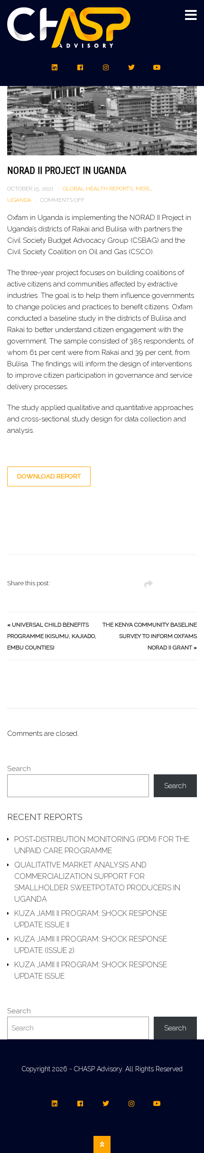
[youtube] (157, 67)
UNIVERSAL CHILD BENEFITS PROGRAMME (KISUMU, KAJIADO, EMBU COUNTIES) (51, 636)
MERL (143, 188)
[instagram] (106, 67)
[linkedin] (54, 67)
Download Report (49, 476)
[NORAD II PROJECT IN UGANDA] (102, 92)
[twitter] (131, 67)
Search (19, 768)
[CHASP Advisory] (68, 42)
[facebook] (80, 67)
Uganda (19, 200)
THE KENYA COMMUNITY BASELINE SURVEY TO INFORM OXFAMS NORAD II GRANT (149, 636)
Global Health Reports (98, 188)
